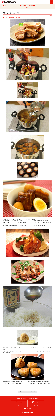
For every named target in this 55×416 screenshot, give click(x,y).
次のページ (33, 391)
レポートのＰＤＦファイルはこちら (13, 17)
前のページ (22, 391)
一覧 (27, 391)
